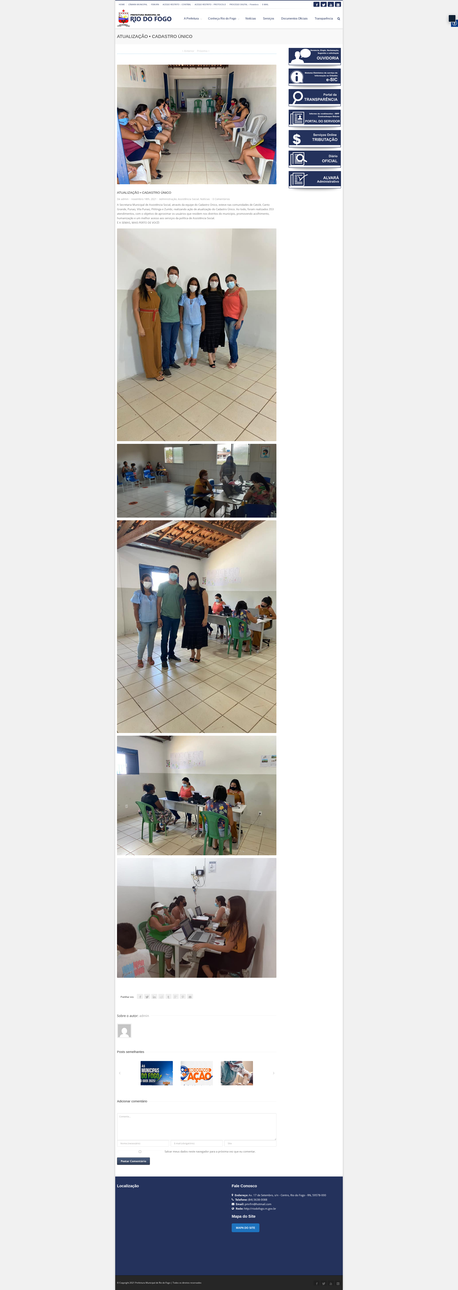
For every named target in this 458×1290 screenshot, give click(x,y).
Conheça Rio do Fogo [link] (222, 18)
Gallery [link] (157, 1074)
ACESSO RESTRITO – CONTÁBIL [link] (177, 4)
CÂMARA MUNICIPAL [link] (137, 4)
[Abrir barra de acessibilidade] (452, 18)
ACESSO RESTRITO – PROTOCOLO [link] (210, 4)
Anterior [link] (189, 51)
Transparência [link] (324, 18)
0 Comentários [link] (221, 199)
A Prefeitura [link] (191, 18)
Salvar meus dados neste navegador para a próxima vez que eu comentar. (210, 1151)
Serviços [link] (268, 18)
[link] (316, 4)
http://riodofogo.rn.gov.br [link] (260, 1208)
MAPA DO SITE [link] (245, 1227)
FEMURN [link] (155, 4)
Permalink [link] (150, 1065)
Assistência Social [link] (188, 199)
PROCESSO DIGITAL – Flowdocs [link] (244, 4)
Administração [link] (168, 199)
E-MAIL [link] (265, 4)
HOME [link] (122, 4)
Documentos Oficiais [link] (294, 18)
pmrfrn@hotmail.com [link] (258, 1204)
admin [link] (125, 199)
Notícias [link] (250, 18)
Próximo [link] (202, 51)
